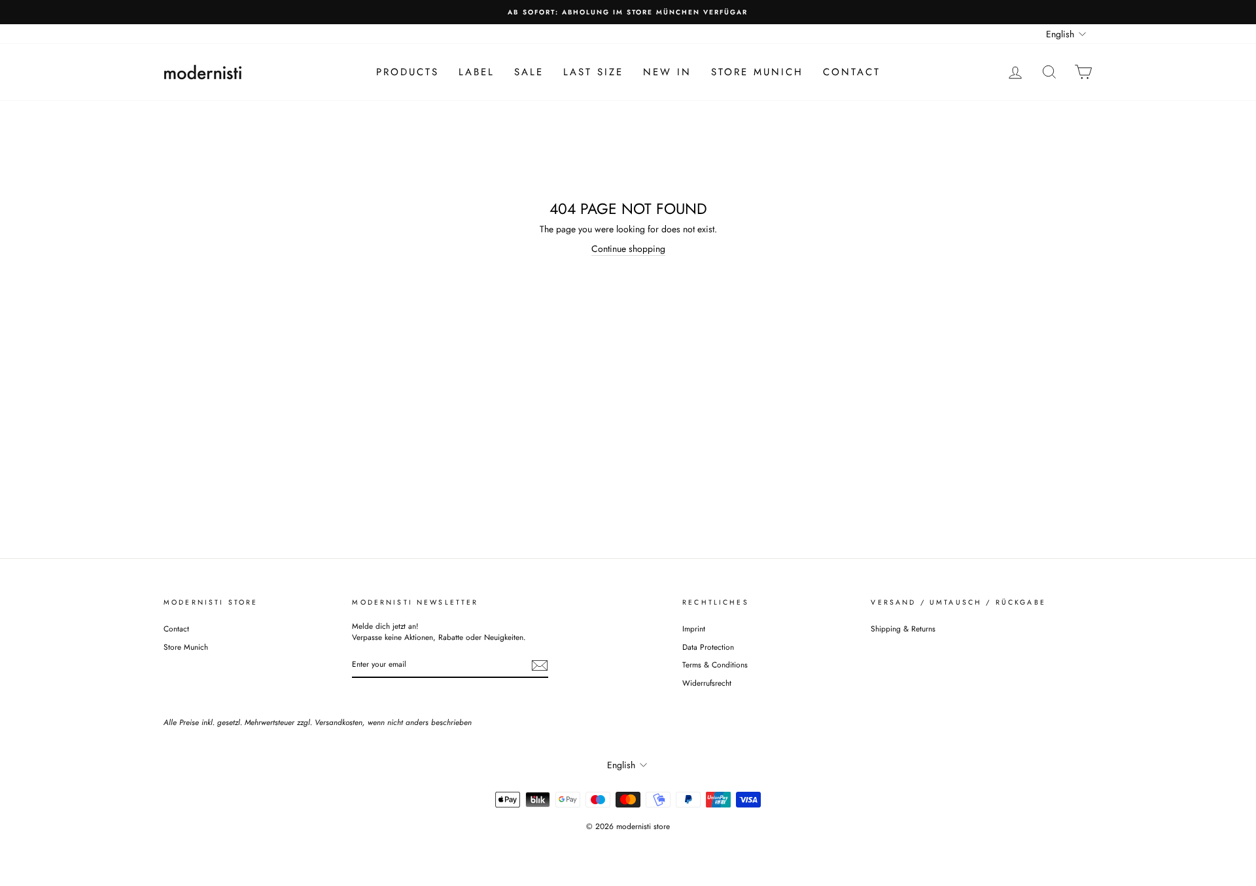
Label (477, 72)
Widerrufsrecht (706, 682)
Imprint (693, 628)
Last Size (593, 72)
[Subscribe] (539, 665)
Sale (529, 72)
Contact (852, 72)
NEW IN (667, 72)
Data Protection (708, 646)
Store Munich (757, 72)
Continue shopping (628, 249)
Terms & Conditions (715, 664)
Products (407, 72)
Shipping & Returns (903, 628)
